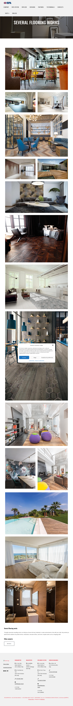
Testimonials (51, 7)
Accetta (24, 357)
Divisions (32, 7)
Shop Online (6, 664)
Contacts (60, 7)
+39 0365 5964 (19, 678)
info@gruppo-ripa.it (19, 683)
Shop (6, 13)
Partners (41, 7)
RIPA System (15, 7)
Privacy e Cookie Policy (39, 360)
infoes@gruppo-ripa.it (41, 686)
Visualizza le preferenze (47, 357)
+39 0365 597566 (42, 680)
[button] (53, 345)
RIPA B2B (24, 7)
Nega (35, 357)
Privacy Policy (31, 699)
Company (6, 7)
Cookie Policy (31, 360)
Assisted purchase (7, 667)
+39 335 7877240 (53, 672)
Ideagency (42, 699)
